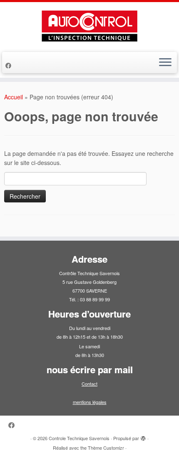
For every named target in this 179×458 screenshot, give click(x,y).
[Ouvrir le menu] (165, 63)
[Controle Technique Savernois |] (89, 26)
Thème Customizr (106, 447)
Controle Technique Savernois (79, 438)
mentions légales (90, 402)
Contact (89, 383)
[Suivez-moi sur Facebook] (9, 65)
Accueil (13, 97)
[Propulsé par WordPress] (143, 436)
